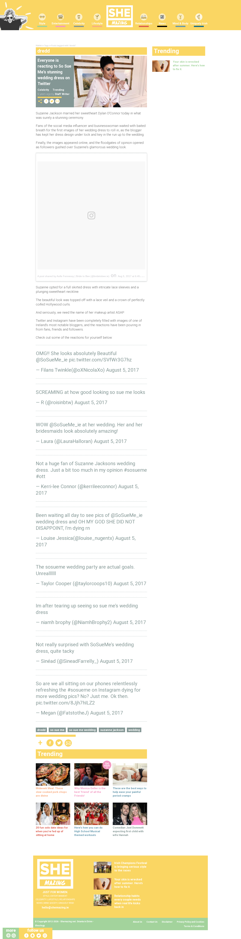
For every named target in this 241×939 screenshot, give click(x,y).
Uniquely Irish (198, 23)
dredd (41, 730)
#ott (40, 476)
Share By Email (57, 101)
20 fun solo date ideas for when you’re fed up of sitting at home (52, 831)
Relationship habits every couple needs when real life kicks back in (127, 901)
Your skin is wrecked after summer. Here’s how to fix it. (189, 65)
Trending (58, 89)
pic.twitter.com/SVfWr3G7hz (100, 360)
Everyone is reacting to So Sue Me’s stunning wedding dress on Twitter (54, 72)
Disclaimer (167, 922)
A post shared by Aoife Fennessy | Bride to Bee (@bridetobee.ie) (73, 276)
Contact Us (152, 922)
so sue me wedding (82, 730)
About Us (137, 922)
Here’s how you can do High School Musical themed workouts (88, 831)
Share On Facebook (46, 101)
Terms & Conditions (194, 926)
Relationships (143, 23)
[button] (14, 935)
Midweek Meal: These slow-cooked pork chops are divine (51, 792)
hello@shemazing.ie (55, 907)
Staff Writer (62, 94)
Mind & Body (180, 23)
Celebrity (79, 23)
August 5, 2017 (122, 370)
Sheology (39, 925)
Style (42, 23)
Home (39, 45)
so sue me (57, 730)
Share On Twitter (51, 101)
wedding (134, 730)
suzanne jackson (112, 730)
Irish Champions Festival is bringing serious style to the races (130, 866)
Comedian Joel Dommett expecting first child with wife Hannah (128, 831)
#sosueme (135, 470)
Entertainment (60, 23)
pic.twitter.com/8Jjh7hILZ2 (65, 703)
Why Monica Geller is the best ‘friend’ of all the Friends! (90, 792)
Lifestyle (97, 23)
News (162, 23)
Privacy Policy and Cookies (190, 922)
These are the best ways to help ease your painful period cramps (129, 792)
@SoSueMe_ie (52, 360)
